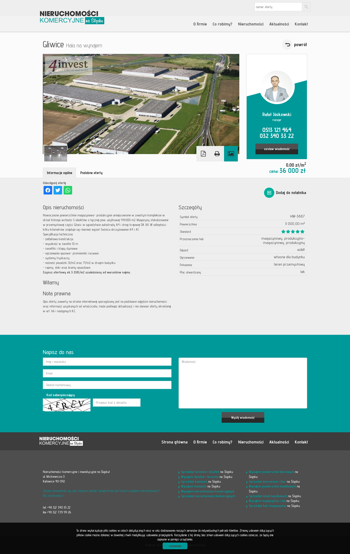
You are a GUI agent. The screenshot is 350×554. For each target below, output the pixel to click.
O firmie (200, 23)
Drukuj (217, 153)
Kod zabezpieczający (60, 395)
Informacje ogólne (59, 172)
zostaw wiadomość (277, 149)
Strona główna (174, 441)
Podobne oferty (91, 172)
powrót (300, 44)
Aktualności (279, 23)
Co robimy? (222, 23)
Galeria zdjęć (231, 153)
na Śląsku (207, 472)
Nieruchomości (251, 23)
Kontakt (301, 23)
